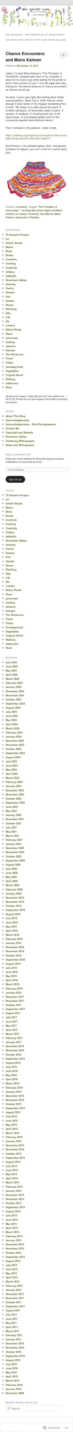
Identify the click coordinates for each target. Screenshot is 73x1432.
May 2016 (11, 1075)
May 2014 (11, 1174)
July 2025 (11, 662)
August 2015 (13, 1112)
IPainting (11, 309)
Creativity (21, 207)
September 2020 (15, 860)
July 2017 (11, 1017)
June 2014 (12, 1170)
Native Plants (13, 329)
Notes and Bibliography (20, 445)
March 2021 (12, 835)
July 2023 (11, 761)
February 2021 (14, 840)
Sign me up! (15, 479)
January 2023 (13, 786)
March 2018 (12, 984)
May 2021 (11, 831)
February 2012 (14, 1286)
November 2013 (15, 1199)
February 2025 (14, 683)
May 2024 (11, 720)
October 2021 (13, 823)
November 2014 (15, 1149)
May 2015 (11, 1125)
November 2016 (15, 1050)
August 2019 (13, 914)
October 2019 (13, 906)
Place (9, 334)
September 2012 (15, 1257)
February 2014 (14, 1186)
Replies (34, 217)
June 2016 (12, 1071)
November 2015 (15, 1100)
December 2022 (15, 790)
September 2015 (15, 1108)
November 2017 (15, 1001)
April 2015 (12, 1129)
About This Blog (15, 416)
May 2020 (11, 877)
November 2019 (15, 902)
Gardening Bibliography (20, 441)
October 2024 (13, 699)
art (16, 214)
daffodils (11, 276)
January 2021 (13, 844)
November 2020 (15, 852)
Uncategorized (14, 367)
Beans (9, 247)
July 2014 (11, 1166)
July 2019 (11, 918)
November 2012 (15, 1248)
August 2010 (13, 1360)
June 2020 (12, 873)
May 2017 (11, 1025)
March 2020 (12, 885)
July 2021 (11, 827)
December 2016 (15, 1046)
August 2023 (13, 757)
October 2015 (13, 1104)
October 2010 (13, 1352)
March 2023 (12, 778)
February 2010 (14, 1385)
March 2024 (12, 728)
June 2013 (12, 1220)
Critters (10, 272)
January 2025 (13, 687)
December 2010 (15, 1343)
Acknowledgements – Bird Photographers (31, 424)
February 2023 (14, 782)
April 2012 (12, 1277)
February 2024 (14, 732)
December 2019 (15, 897)
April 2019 (12, 930)
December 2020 (15, 848)
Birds (9, 251)
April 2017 (12, 1030)
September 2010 (15, 1356)
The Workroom (15, 354)
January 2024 (13, 736)
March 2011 (12, 1331)
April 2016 (12, 1079)
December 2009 (15, 1393)
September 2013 (15, 1207)
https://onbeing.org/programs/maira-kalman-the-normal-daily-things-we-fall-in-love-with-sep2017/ (36, 136)
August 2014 (13, 1162)
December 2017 (15, 997)
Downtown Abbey (16, 280)
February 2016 (14, 1087)
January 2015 (13, 1141)
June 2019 (12, 922)
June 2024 (12, 716)
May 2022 (11, 811)
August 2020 (13, 864)
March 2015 (12, 1133)
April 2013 (12, 1228)
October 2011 (13, 1302)
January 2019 (13, 943)
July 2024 (11, 712)
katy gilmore (47, 214)
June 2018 (12, 972)
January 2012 (13, 1290)
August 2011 (13, 1310)
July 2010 (11, 1364)
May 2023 (11, 769)
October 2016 (13, 1054)
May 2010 (11, 1372)
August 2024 (13, 707)
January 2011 (13, 1339)
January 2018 (13, 992)
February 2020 (14, 889)
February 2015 (14, 1137)
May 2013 (11, 1224)
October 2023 (13, 749)
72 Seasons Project (17, 234)
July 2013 (11, 1215)
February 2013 (14, 1236)
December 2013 (15, 1195)
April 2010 (12, 1376)
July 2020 (11, 868)
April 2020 (12, 881)
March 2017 (12, 1034)
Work (9, 387)
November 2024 (15, 695)
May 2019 (11, 926)
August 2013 (13, 1211)
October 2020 (13, 856)
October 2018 (13, 955)
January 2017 (13, 1042)
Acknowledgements (17, 420)
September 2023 (15, 753)
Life (8, 317)
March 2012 (12, 1281)
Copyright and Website (19, 432)
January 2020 (13, 893)
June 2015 (12, 1120)
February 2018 (14, 988)
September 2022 (15, 802)
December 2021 (15, 819)
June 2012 (12, 1269)
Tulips (9, 362)
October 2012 (13, 1253)
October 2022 (13, 798)
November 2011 (15, 1298)
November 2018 (15, 951)
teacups (10, 350)
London (10, 325)
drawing (10, 284)
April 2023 (12, 774)
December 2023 (15, 740)
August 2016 (13, 1063)
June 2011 (12, 1319)
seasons (11, 346)
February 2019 (14, 939)
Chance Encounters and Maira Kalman (25, 56)
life (7, 321)
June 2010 (12, 1368)
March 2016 (12, 1083)
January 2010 (13, 1389)
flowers (10, 292)
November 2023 (15, 745)
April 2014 (12, 1178)
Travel (9, 358)
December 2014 (15, 1145)
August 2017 (13, 1013)
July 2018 (11, 968)
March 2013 (12, 1232)
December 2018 (15, 947)
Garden (10, 301)
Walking (10, 379)
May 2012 (11, 1273)
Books (9, 255)
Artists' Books (14, 243)
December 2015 (15, 1096)
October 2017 (13, 1005)
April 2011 (12, 1327)
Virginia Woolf (14, 375)
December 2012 (15, 1244)
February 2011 (14, 1335)
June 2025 (12, 666)
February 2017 (14, 1038)
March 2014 (12, 1182)
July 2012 (11, 1265)
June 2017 (12, 1021)
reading (10, 342)
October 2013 (13, 1203)
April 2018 (12, 980)
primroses (12, 338)
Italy (8, 313)
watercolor (21, 217)
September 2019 (15, 910)
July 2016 (11, 1067)
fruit (8, 296)
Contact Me (12, 428)
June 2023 (12, 765)
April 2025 (12, 674)
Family (10, 288)
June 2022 (12, 807)
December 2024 (15, 691)
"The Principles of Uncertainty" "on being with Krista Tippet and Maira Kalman (34, 210)
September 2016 (15, 1058)
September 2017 (15, 1009)
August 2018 (13, 963)
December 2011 (15, 1294)
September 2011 (15, 1306)
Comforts (11, 259)
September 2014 (15, 1158)
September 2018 (15, 959)
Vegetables (12, 371)
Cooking (11, 263)
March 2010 (12, 1380)
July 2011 (11, 1314)
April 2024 (12, 724)
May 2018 (11, 976)
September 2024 (15, 703)
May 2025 (11, 670)
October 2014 (13, 1153)
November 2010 (15, 1347)
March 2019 (12, 935)
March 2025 (12, 679)
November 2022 (15, 794)
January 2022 (13, 815)
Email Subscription (18, 454)
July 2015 (11, 1116)
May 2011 (11, 1323)
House (9, 305)
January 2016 (13, 1091)
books (23, 214)
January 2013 (13, 1240)
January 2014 (13, 1191)
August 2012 (13, 1261)
